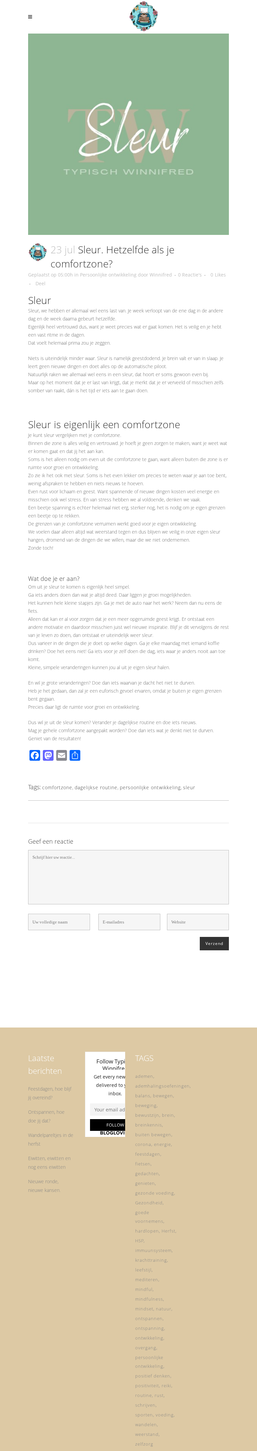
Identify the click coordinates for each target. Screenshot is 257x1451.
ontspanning (149, 1328)
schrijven (145, 1405)
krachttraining (151, 1260)
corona (143, 1144)
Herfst (168, 1231)
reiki (166, 1386)
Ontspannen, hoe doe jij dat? (46, 1116)
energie (162, 1144)
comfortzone (57, 787)
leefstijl (143, 1270)
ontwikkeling (149, 1338)
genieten (145, 1183)
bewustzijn (147, 1115)
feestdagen (147, 1154)
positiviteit (147, 1386)
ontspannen (149, 1318)
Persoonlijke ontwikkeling (108, 274)
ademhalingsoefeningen (162, 1086)
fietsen (143, 1164)
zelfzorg (144, 1444)
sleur (189, 787)
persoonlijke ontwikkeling (150, 787)
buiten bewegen (153, 1135)
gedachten (147, 1173)
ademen (144, 1076)
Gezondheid (149, 1203)
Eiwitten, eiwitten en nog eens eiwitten (49, 1162)
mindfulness (149, 1299)
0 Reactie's (190, 274)
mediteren (146, 1280)
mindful (144, 1289)
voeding (165, 1415)
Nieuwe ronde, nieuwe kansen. (44, 1185)
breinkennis (148, 1125)
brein (168, 1115)
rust (159, 1395)
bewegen (163, 1096)
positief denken (152, 1376)
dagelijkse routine (96, 787)
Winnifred (161, 274)
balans (142, 1096)
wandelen (146, 1424)
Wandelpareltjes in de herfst (50, 1139)
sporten (144, 1415)
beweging (146, 1105)
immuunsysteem (153, 1250)
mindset (144, 1309)
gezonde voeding (154, 1193)
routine (143, 1395)
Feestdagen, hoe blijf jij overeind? (49, 1093)
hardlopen (147, 1231)
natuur (163, 1309)
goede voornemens (149, 1216)
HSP (139, 1241)
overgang (145, 1348)
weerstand (147, 1434)
